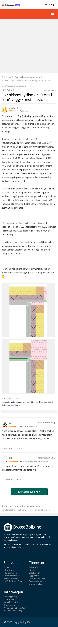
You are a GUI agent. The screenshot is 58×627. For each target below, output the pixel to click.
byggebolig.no (34, 544)
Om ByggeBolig (10, 596)
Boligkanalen (34, 573)
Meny (51, 4)
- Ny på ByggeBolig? (12, 578)
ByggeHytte (34, 575)
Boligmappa (34, 567)
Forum (6, 567)
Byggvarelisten (35, 581)
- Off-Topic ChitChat (13, 581)
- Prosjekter (9, 570)
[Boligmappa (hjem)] (11, 4)
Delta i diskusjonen (29, 491)
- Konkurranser (10, 573)
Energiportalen (35, 584)
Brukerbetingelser (11, 605)
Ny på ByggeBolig (11, 602)
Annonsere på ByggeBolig (15, 608)
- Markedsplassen (12, 575)
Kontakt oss (9, 599)
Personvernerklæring (13, 610)
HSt (10, 458)
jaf (10, 423)
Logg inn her (16, 405)
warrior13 (13, 108)
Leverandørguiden (37, 578)
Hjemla (32, 570)
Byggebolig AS (21, 622)
